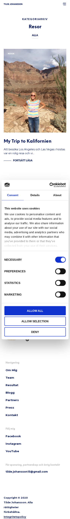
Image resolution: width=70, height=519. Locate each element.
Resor (11, 54)
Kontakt (12, 415)
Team (10, 377)
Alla (35, 35)
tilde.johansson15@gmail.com (27, 471)
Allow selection (35, 321)
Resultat (12, 385)
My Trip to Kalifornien (28, 141)
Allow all (35, 310)
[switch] (60, 272)
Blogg (10, 392)
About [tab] (57, 195)
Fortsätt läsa (22, 160)
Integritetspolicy (15, 517)
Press (10, 407)
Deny (35, 331)
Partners (12, 400)
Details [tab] (35, 195)
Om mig (11, 370)
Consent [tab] (12, 195)
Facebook (13, 436)
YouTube (12, 451)
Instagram (13, 443)
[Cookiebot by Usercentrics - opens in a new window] (50, 184)
